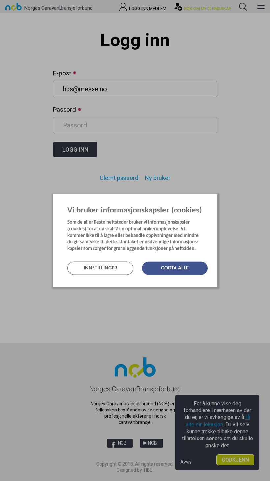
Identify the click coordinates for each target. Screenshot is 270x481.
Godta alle (175, 268)
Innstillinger (100, 268)
